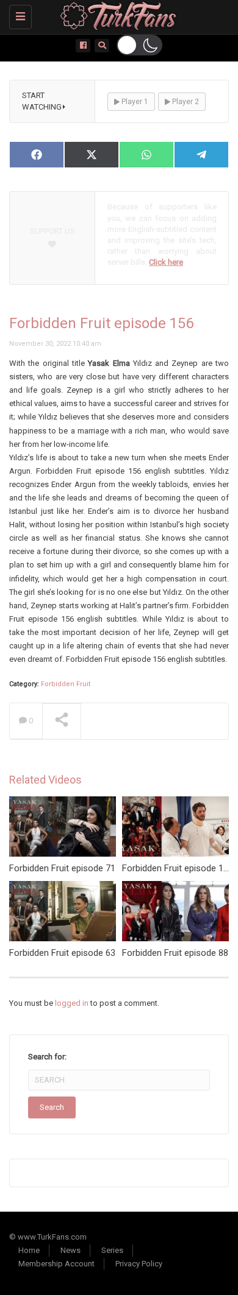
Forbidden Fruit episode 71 (62, 868)
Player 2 (184, 101)
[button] (139, 45)
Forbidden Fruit (65, 684)
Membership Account (56, 1263)
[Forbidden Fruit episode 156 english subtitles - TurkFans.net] (116, 15)
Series (112, 1250)
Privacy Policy (138, 1263)
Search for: (47, 1056)
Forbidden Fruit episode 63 (62, 952)
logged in (71, 1003)
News (70, 1250)
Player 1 (134, 101)
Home (29, 1250)
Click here (166, 262)
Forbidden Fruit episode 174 (177, 868)
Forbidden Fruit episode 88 (175, 952)
